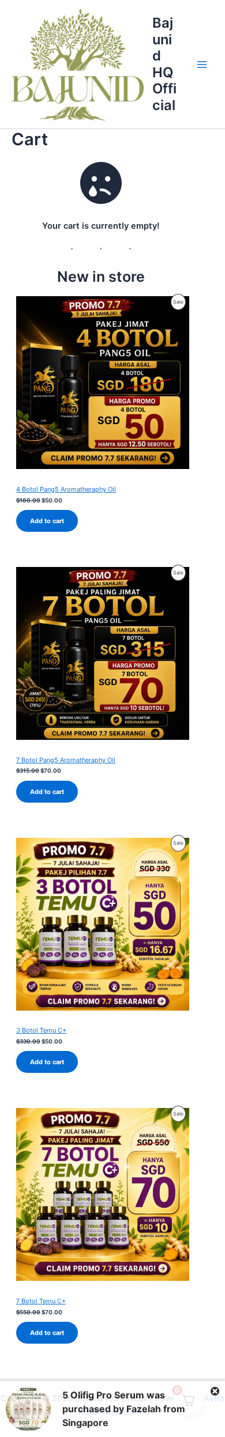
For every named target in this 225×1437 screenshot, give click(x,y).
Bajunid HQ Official (164, 63)
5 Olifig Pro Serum (103, 1395)
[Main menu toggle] (201, 64)
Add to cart (47, 521)
